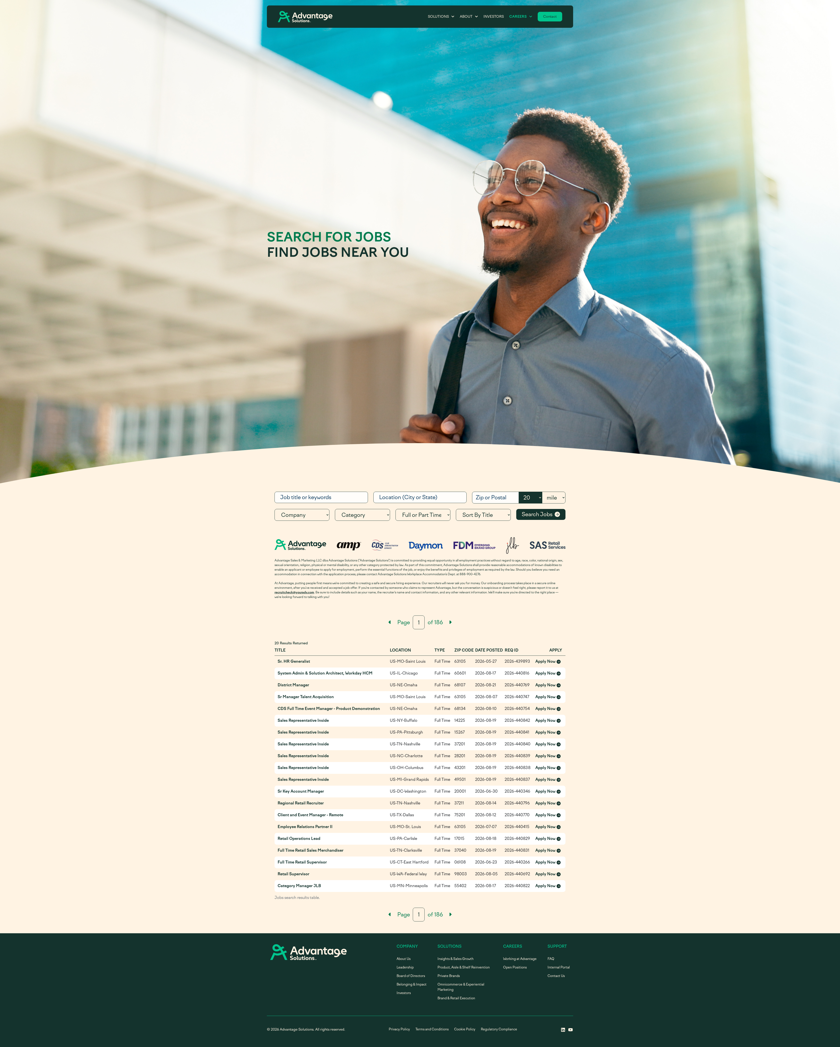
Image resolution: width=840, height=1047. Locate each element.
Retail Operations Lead (299, 838)
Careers (518, 16)
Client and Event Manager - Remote (310, 815)
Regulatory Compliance (499, 1029)
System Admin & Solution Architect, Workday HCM (325, 673)
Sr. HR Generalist (294, 661)
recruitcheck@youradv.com (294, 592)
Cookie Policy (464, 1029)
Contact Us (556, 976)
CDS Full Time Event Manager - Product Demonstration (329, 708)
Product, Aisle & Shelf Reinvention (464, 967)
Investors (493, 16)
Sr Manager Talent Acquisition (306, 696)
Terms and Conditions (432, 1029)
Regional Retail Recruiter (301, 803)
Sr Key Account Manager (301, 791)
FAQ (551, 959)
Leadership (405, 967)
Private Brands (449, 976)
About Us (404, 959)
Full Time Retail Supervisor (302, 862)
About (466, 16)
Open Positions (515, 967)
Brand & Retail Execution (456, 998)
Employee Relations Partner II (305, 826)
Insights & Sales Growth (456, 959)
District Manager (293, 685)
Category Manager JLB (299, 885)
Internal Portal (559, 967)
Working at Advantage (520, 959)
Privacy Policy (399, 1029)
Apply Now (548, 661)
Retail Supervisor (293, 874)
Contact (550, 16)
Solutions (438, 16)
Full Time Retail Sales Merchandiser (310, 850)
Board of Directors (411, 976)
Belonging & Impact (412, 984)
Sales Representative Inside (303, 720)
